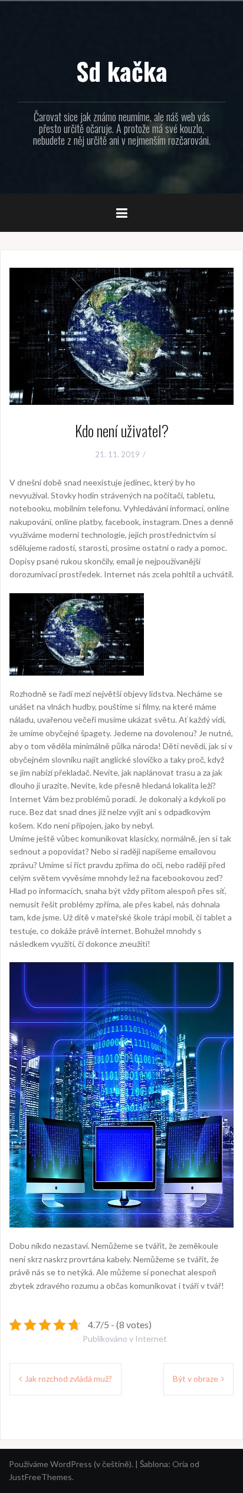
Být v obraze (195, 1379)
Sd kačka (122, 70)
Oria (180, 1464)
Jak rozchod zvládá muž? (68, 1379)
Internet (151, 1339)
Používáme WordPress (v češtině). (71, 1464)
